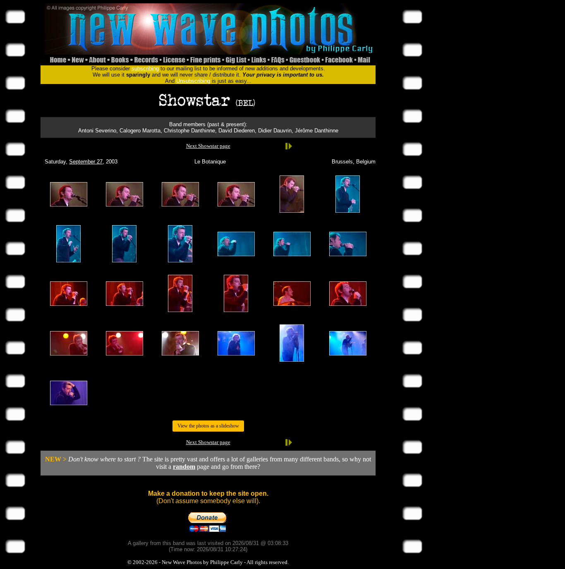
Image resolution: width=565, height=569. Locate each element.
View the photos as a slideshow (208, 426)
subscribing (145, 68)
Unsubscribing (193, 81)
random (184, 466)
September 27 (86, 161)
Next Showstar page (208, 146)
